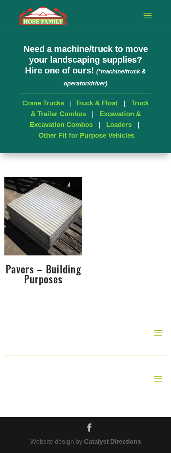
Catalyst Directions (112, 441)
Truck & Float (97, 103)
